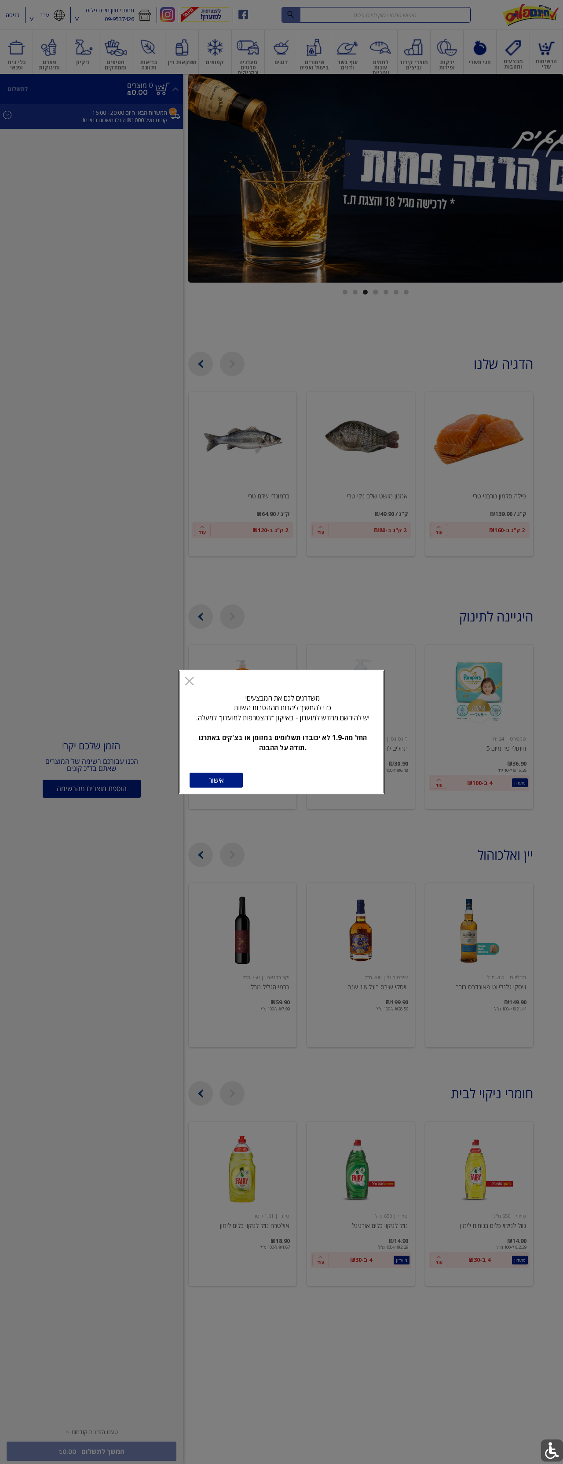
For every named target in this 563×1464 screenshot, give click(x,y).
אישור (216, 780)
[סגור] (189, 681)
